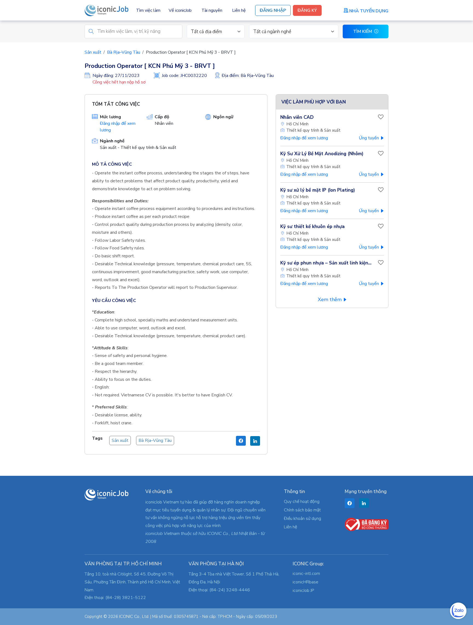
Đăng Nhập (273, 10)
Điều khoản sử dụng (302, 518)
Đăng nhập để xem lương (304, 138)
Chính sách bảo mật (302, 510)
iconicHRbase (305, 582)
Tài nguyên (211, 10)
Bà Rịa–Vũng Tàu (123, 52)
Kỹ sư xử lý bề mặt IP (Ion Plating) (317, 190)
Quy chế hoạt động (301, 502)
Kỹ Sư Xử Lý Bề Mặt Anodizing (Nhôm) (322, 154)
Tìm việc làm (148, 10)
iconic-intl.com (306, 574)
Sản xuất (93, 52)
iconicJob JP (303, 590)
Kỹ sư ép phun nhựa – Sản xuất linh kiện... (325, 263)
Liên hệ (239, 10)
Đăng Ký (307, 10)
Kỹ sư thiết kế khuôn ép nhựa (312, 226)
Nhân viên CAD (297, 117)
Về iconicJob (180, 10)
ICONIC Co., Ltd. (134, 617)
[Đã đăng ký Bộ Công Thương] (366, 524)
